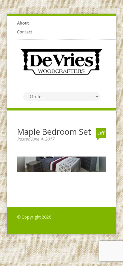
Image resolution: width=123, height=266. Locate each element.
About (23, 23)
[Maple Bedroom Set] (61, 175)
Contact (24, 32)
